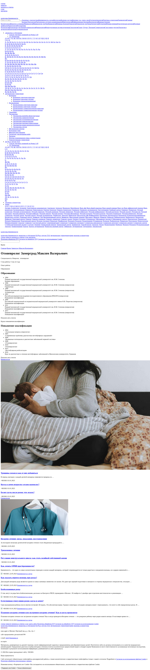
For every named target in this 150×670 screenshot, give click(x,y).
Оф (35, 68)
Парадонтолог (132, 219)
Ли (12, 62)
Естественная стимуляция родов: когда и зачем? (22, 601)
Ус (26, 77)
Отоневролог (90, 219)
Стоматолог (64, 223)
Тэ (28, 75)
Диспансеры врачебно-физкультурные (26, 116)
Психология (5, 27)
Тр (21, 75)
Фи (11, 79)
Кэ (29, 60)
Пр (25, 70)
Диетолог (65, 215)
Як (6, 92)
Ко (17, 60)
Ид (15, 57)
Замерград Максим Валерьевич (22, 248)
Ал (32, 42)
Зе (9, 55)
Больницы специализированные (24, 101)
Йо (6, 59)
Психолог (78, 221)
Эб (6, 88)
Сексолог (21, 223)
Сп (30, 73)
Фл (13, 79)
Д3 (8, 49)
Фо (16, 79)
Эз (15, 88)
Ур (24, 77)
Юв (6, 90)
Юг (9, 90)
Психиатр (71, 221)
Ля (24, 62)
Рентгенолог (132, 221)
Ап (40, 42)
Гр (16, 47)
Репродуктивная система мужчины (57, 27)
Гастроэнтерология (96, 20)
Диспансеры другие (20, 127)
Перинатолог (15, 221)
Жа (6, 53)
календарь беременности (9, 18)
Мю (32, 64)
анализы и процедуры (81, 235)
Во (17, 46)
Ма (8, 64)
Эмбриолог (68, 226)
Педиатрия (102, 24)
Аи (24, 42)
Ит (40, 57)
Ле (10, 62)
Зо (16, 55)
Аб (10, 42)
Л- (6, 62)
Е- (5, 160)
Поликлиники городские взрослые (25, 105)
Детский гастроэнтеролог (22, 212)
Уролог (101, 225)
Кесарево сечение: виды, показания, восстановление (24, 539)
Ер (13, 51)
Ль (19, 62)
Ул (14, 77)
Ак (30, 42)
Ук (12, 77)
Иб (8, 57)
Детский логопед (125, 212)
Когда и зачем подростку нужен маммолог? (20, 484)
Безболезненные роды (10, 589)
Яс (15, 92)
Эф (41, 88)
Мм (19, 64)
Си (15, 73)
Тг (10, 75)
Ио (30, 57)
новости (4, 5)
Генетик (46, 210)
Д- (6, 49)
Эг (10, 88)
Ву (22, 46)
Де (17, 49)
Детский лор (136, 212)
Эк (20, 88)
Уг (8, 77)
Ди (22, 49)
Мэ (29, 64)
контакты (4, 11)
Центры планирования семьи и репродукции (24, 138)
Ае (20, 42)
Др (29, 49)
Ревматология (40, 27)
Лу (17, 62)
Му (27, 64)
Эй (17, 88)
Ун (19, 77)
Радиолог (106, 221)
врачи (71, 235)
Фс (21, 79)
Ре (9, 71)
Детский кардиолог (112, 212)
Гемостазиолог (38, 210)
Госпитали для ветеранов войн (19, 134)
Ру (16, 71)
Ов (8, 68)
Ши (12, 86)
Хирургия (12, 29)
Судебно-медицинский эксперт (16, 225)
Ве (12, 46)
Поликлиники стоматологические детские (28, 110)
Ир (35, 57)
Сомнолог (28, 223)
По (23, 70)
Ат (47, 42)
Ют (20, 90)
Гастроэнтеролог (19, 210)
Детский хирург (30, 215)
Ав (13, 42)
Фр (18, 79)
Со (27, 73)
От (33, 68)
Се (13, 73)
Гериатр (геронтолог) (64, 210)
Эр (32, 88)
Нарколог (103, 217)
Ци (8, 83)
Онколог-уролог (66, 219)
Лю (22, 62)
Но (15, 66)
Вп (19, 46)
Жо (14, 53)
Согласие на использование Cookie (50, 239)
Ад (17, 42)
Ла (8, 62)
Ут (28, 77)
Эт (36, 88)
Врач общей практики (94, 208)
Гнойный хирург (115, 210)
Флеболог (119, 225)
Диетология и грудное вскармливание (49, 22)
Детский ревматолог (129, 213)
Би (12, 44)
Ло (15, 62)
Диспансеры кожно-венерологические (26, 125)
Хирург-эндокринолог (36, 226)
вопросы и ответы (7, 7)
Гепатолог (53, 210)
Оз (13, 68)
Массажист (89, 217)
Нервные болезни (62, 24)
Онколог (29, 219)
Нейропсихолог (119, 217)
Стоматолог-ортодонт (110, 223)
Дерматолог (132, 210)
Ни (13, 66)
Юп (18, 90)
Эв (8, 88)
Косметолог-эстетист (12, 217)
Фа (6, 79)
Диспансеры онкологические (23, 121)
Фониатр (126, 225)
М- (6, 64)
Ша (6, 86)
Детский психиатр (86, 213)
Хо (18, 81)
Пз (10, 70)
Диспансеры (13, 114)
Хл (16, 81)
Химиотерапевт (17, 226)
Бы (23, 44)
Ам (34, 42)
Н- (6, 66)
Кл (15, 60)
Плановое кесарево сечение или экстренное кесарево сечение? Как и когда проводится (39, 612)
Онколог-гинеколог (39, 219)
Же (8, 53)
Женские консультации (17, 132)
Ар (42, 42)
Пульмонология (30, 27)
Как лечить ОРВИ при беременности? (18, 566)
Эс (34, 88)
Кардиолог (104, 215)
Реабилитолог (115, 221)
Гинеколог (75, 210)
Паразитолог (142, 219)
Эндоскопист (87, 226)
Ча (6, 84)
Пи (13, 70)
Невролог (110, 217)
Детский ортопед (57, 213)
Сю (42, 73)
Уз (10, 77)
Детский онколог (45, 213)
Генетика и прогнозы (110, 20)
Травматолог (76, 225)
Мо (22, 64)
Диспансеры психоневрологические (25, 119)
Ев (6, 51)
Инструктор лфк (83, 215)
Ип (32, 57)
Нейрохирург (130, 217)
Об (6, 68)
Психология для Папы (17, 27)
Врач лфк (83, 208)
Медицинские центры (16, 129)
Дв (12, 49)
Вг (10, 46)
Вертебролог (75, 208)
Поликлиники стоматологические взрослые (28, 108)
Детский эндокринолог (44, 215)
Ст (34, 73)
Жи (11, 53)
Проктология (12, 26)
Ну (18, 66)
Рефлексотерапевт (11, 223)
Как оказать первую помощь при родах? (19, 578)
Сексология (74, 27)
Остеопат (82, 219)
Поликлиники (14, 103)
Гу (18, 47)
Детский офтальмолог (71, 213)
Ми (13, 64)
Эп (29, 88)
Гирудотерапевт (103, 210)
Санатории (13, 112)
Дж (19, 49)
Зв (7, 55)
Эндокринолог (77, 226)
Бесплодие (57, 20)
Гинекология (122, 20)
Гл (12, 47)
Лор (41, 217)
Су (37, 73)
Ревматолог (124, 221)
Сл (20, 73)
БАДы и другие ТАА (43, 235)
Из (17, 57)
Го (14, 47)
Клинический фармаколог (136, 215)
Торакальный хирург (64, 225)
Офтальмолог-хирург (119, 219)
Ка (6, 60)
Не (10, 66)
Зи (12, 55)
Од (11, 68)
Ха (6, 81)
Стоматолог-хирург (140, 223)
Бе (9, 44)
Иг (13, 57)
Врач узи (120, 208)
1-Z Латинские (14, 36)
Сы (39, 73)
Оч (23, 177)
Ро (14, 71)
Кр (20, 60)
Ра (7, 71)
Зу (18, 55)
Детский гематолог (38, 212)
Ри (12, 71)
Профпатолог (62, 221)
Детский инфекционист (96, 212)
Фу (26, 79)
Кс (22, 60)
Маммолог (65, 217)
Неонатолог (139, 217)
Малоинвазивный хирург (52, 217)
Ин (27, 57)
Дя (24, 158)
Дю (39, 49)
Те (12, 75)
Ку (24, 60)
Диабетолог (57, 215)
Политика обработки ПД (9, 239)
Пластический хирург (28, 221)
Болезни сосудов (66, 20)
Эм (24, 88)
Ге (7, 47)
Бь (18, 153)
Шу (14, 86)
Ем (10, 51)
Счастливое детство (112, 27)
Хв (8, 81)
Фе (8, 79)
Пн (20, 70)
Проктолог (54, 221)
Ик (20, 57)
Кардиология (93, 22)
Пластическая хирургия (125, 24)
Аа (8, 42)
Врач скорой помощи (109, 208)
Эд (13, 88)
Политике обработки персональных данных (16, 661)
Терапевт (37, 225)
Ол (18, 68)
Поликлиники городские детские (24, 106)
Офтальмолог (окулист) (104, 219)
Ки (13, 60)
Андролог (23, 208)
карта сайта (33, 624)
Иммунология (67, 22)
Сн (25, 73)
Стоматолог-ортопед (126, 223)
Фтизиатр (132, 225)
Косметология (6, 24)
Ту (23, 75)
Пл (18, 70)
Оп (26, 68)
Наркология (52, 24)
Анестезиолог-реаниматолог (37, 208)
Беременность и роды (46, 20)
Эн (27, 88)
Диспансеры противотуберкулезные (25, 123)
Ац (54, 42)
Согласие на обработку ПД (28, 239)
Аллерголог (15, 208)
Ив (10, 57)
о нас (2, 9)
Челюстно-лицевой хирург (54, 226)
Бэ (25, 44)
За (5, 55)
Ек (8, 51)
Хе (11, 81)
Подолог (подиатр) (43, 221)
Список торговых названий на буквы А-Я (23, 35)
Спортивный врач (53, 223)
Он (23, 68)
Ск (17, 73)
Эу (39, 88)
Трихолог (95, 225)
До (27, 49)
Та (6, 75)
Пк (15, 70)
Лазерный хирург (26, 217)
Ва (8, 46)
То (19, 75)
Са (6, 73)
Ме (11, 64)
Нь (20, 66)
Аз (22, 42)
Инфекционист (94, 215)
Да (10, 49)
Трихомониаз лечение (10, 550)
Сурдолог (30, 225)
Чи (10, 84)
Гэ (20, 47)
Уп (21, 77)
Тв (8, 75)
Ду (31, 49)
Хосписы (12, 136)
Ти (14, 75)
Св (10, 73)
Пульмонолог (98, 221)
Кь (26, 60)
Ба (7, 44)
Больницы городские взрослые (24, 97)
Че (8, 84)
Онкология (72, 24)
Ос (31, 68)
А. (6, 42)
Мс (24, 64)
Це (6, 83)
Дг (15, 49)
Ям (8, 92)
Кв (8, 60)
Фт (23, 79)
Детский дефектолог (81, 212)
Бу (20, 44)
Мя (35, 64)
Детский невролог (19, 213)
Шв (9, 86)
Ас (45, 42)
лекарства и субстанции (26, 235)
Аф (52, 42)
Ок (15, 68)
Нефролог (8, 219)
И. (6, 57)
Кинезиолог (122, 215)
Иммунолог (73, 215)
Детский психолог (99, 213)
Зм (14, 55)
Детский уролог (18, 215)
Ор (28, 68)
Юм (12, 90)
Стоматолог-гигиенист (76, 223)
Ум (17, 77)
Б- (5, 44)
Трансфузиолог (86, 225)
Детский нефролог (32, 213)
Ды (34, 49)
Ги (10, 47)
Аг (15, 42)
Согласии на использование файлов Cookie (131, 659)
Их (45, 57)
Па (6, 70)
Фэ (24, 188)
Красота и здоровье (17, 24)
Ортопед (76, 219)
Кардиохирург (113, 215)
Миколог (96, 217)
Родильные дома (15, 130)
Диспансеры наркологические (23, 118)
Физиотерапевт (109, 225)
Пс (28, 70)
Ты (26, 75)
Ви (15, 46)
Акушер (8, 208)
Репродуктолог (143, 221)
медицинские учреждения (60, 235)
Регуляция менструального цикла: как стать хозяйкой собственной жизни (34, 558)
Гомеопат (124, 210)
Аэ (60, 42)
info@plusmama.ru (12, 638)
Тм (17, 75)
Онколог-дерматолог (53, 219)
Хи (13, 81)
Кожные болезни (104, 22)
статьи (3, 3)
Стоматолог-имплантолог (94, 223)
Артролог (59, 208)
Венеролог (66, 208)
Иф (42, 57)
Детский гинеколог (52, 212)
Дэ (36, 49)
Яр (13, 92)
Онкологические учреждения (19, 140)
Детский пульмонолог (113, 213)
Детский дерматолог (66, 212)
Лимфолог (36, 217)
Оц (38, 68)
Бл (14, 44)
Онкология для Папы (83, 24)
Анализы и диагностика (30, 20)
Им (25, 57)
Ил (22, 57)
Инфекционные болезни (80, 22)
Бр (18, 44)
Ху (20, 81)
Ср (32, 73)
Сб (8, 73)
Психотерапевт (87, 221)
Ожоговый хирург (18, 219)
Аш (57, 42)
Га (6, 47)
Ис (37, 57)
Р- (5, 71)
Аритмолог (51, 208)
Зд (10, 164)
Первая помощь (111, 24)
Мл (16, 64)
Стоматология (100, 27)
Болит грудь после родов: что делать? (17, 492)
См (22, 73)
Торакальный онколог (48, 225)
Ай (27, 42)
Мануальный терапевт (77, 217)
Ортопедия (95, 24)
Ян (11, 92)
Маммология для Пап (40, 24)
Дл (24, 49)
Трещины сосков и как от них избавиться (19, 473)
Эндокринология (22, 29)
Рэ (20, 71)
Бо (16, 44)
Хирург (25, 226)
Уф (30, 77)
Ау (49, 42)
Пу (30, 70)
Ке (10, 60)
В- (6, 46)
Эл (22, 88)
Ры (18, 71)
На (8, 66)
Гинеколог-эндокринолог (88, 210)
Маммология (28, 24)
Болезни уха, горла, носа (81, 20)
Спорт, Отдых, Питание (86, 27)
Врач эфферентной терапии (133, 208)
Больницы (12, 95)
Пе (8, 70)
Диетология (31, 22)
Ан (37, 42)
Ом (20, 68)
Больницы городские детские (23, 99)
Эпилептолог (97, 226)
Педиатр (8, 221)
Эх (44, 88)
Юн (15, 90)
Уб (6, 77)
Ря (22, 71)
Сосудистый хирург (39, 223)
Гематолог (28, 210)
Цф (11, 83)
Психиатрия (21, 26)
